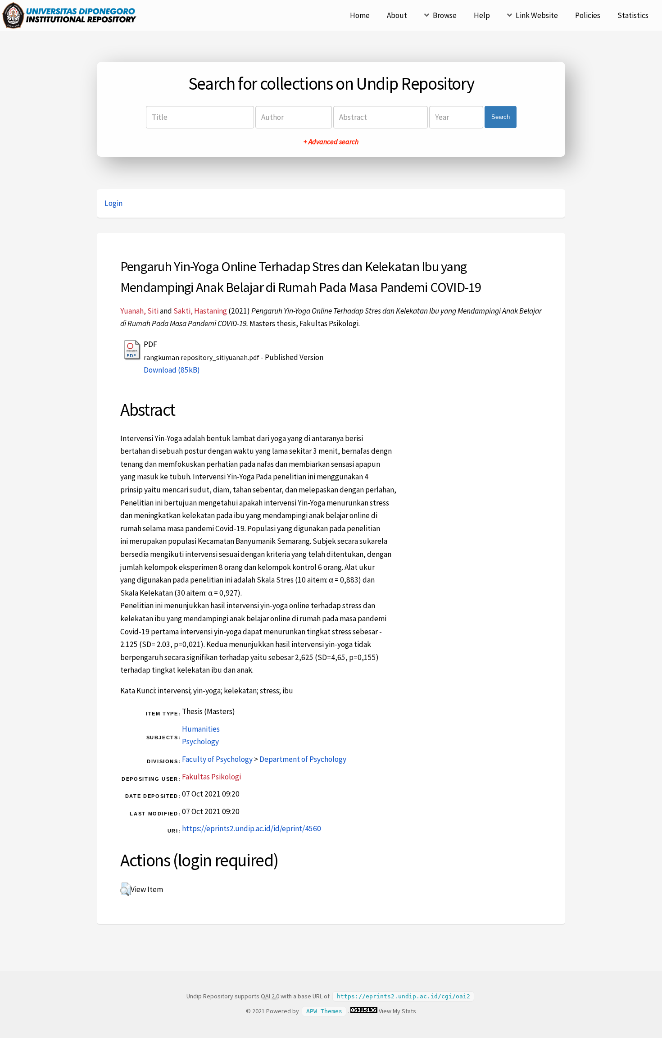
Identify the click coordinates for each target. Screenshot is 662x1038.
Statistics (632, 15)
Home (360, 15)
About (397, 15)
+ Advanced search (331, 141)
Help (482, 15)
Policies (587, 15)
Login (113, 203)
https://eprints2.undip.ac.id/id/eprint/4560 (251, 828)
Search (500, 117)
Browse (445, 15)
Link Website (537, 15)
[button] (125, 889)
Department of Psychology (302, 759)
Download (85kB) (172, 370)
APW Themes (324, 1011)
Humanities (201, 729)
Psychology (200, 742)
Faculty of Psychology (217, 759)
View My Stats (397, 1011)
